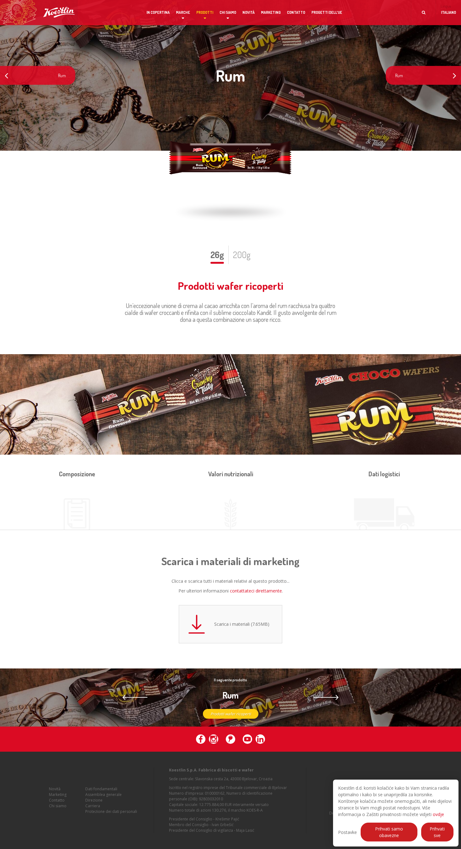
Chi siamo (228, 12)
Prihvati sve (437, 832)
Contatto (296, 12)
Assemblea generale (103, 794)
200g (242, 254)
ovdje (438, 814)
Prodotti (204, 12)
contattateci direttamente (256, 591)
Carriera (92, 805)
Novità (248, 12)
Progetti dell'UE (326, 12)
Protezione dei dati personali (111, 811)
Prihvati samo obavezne (389, 832)
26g (217, 254)
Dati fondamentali (101, 789)
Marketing (271, 12)
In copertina (158, 12)
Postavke (347, 832)
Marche (183, 12)
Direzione (94, 800)
